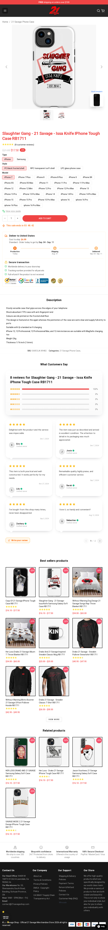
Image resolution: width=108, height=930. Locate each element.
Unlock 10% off (5, 917)
